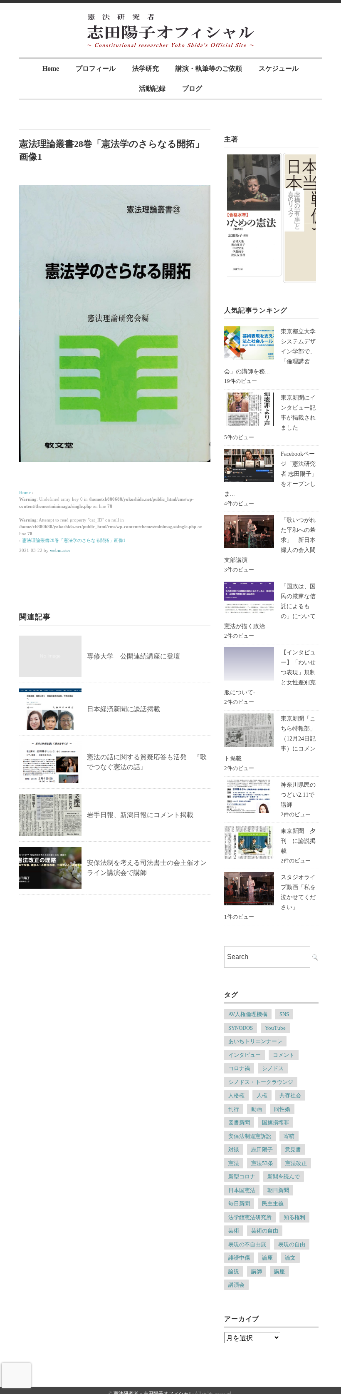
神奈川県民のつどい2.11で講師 (298, 795)
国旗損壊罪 (275, 1122)
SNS (284, 1014)
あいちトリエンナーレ (255, 1041)
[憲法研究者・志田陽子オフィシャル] (170, 19)
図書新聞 (239, 1122)
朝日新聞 (278, 1190)
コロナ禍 (239, 1068)
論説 (233, 1271)
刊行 (233, 1109)
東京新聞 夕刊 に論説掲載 (298, 841)
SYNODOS (240, 1028)
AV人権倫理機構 (247, 1014)
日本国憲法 (241, 1190)
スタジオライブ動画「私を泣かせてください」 (298, 892)
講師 (256, 1271)
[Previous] (244, 218)
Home (50, 68)
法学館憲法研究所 (250, 1217)
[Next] (298, 218)
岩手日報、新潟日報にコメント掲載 (140, 814)
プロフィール (96, 68)
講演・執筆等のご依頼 (208, 68)
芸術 (233, 1231)
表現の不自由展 (247, 1244)
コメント (283, 1055)
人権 (262, 1095)
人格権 (236, 1095)
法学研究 (145, 68)
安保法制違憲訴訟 (250, 1136)
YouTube (275, 1028)
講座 (279, 1271)
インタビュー (244, 1055)
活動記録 (152, 88)
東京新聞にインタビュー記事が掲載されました (298, 413)
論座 (267, 1258)
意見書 (293, 1149)
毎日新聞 (239, 1203)
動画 (256, 1109)
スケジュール (279, 68)
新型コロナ (241, 1176)
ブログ (192, 88)
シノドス (273, 1068)
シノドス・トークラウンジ (260, 1082)
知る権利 (294, 1217)
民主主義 (273, 1203)
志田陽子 (262, 1149)
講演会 (236, 1285)
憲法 (233, 1163)
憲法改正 (296, 1163)
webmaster (60, 550)
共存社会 (290, 1095)
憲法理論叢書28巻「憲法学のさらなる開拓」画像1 (74, 540)
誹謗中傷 (239, 1258)
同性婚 (282, 1109)
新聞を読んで (283, 1176)
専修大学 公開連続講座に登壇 (133, 656)
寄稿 (289, 1136)
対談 (233, 1149)
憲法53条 (262, 1163)
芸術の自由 (264, 1231)
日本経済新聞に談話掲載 (123, 709)
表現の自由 (291, 1244)
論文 (290, 1258)
